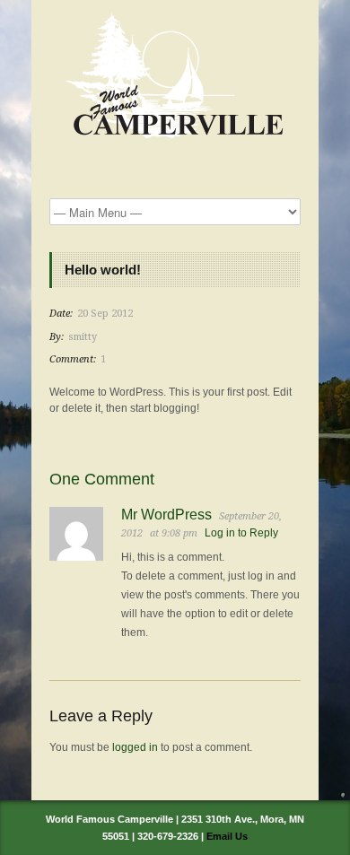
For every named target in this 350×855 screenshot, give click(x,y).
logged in (135, 747)
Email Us (227, 836)
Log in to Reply (241, 533)
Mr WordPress (166, 514)
